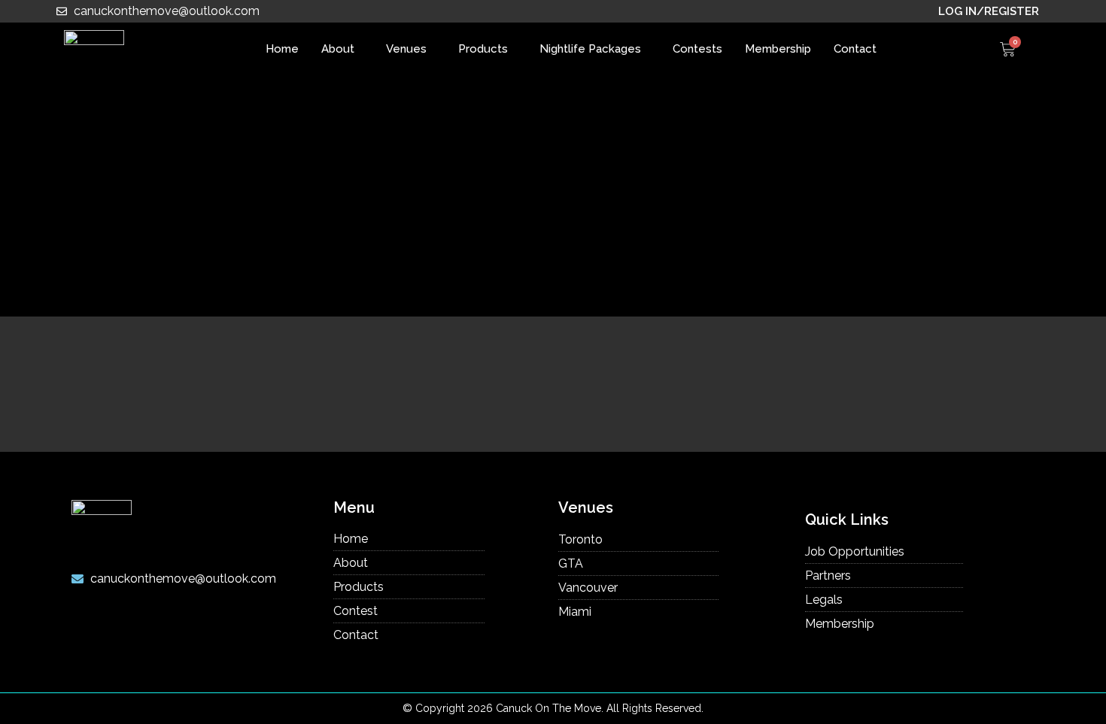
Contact (855, 49)
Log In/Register (988, 11)
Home (282, 49)
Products (483, 49)
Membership (778, 49)
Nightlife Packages (590, 49)
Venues (406, 49)
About (337, 49)
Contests (697, 49)
